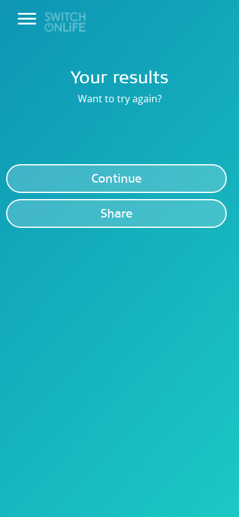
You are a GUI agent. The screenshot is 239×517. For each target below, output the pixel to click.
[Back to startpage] (65, 21)
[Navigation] (27, 19)
